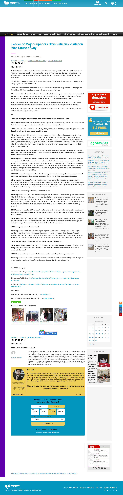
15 (90, 334)
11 (99, 330)
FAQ (70, 487)
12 (102, 330)
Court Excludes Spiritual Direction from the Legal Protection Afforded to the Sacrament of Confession (98, 162)
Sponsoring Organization (86, 487)
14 (108, 330)
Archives (50, 61)
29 (90, 340)
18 (99, 334)
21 (108, 334)
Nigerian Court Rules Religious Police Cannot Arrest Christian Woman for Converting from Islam (97, 184)
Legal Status (98, 487)
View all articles (16, 357)
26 (102, 337)
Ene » (93, 344)
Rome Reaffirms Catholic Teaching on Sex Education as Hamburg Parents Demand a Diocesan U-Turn (102, 247)
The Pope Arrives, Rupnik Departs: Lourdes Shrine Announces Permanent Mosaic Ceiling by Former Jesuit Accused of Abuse (101, 201)
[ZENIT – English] (14, 3)
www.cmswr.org (48, 298)
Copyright (106, 487)
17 (96, 334)
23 (93, 337)
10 (96, 330)
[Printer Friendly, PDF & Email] (16, 302)
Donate (64, 3)
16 (93, 334)
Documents (57, 3)
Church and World (45, 3)
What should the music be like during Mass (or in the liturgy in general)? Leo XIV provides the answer (102, 236)
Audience (75, 487)
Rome (36, 3)
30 (93, 340)
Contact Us (113, 487)
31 (96, 340)
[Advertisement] (61, 19)
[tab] (93, 446)
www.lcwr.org (45, 294)
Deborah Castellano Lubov (37, 61)
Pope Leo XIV (29, 3)
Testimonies (58, 61)
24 (96, 337)
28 (108, 337)
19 (102, 334)
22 (90, 337)
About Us (65, 487)
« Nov (89, 344)
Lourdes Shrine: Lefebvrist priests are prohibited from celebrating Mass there (102, 212)
